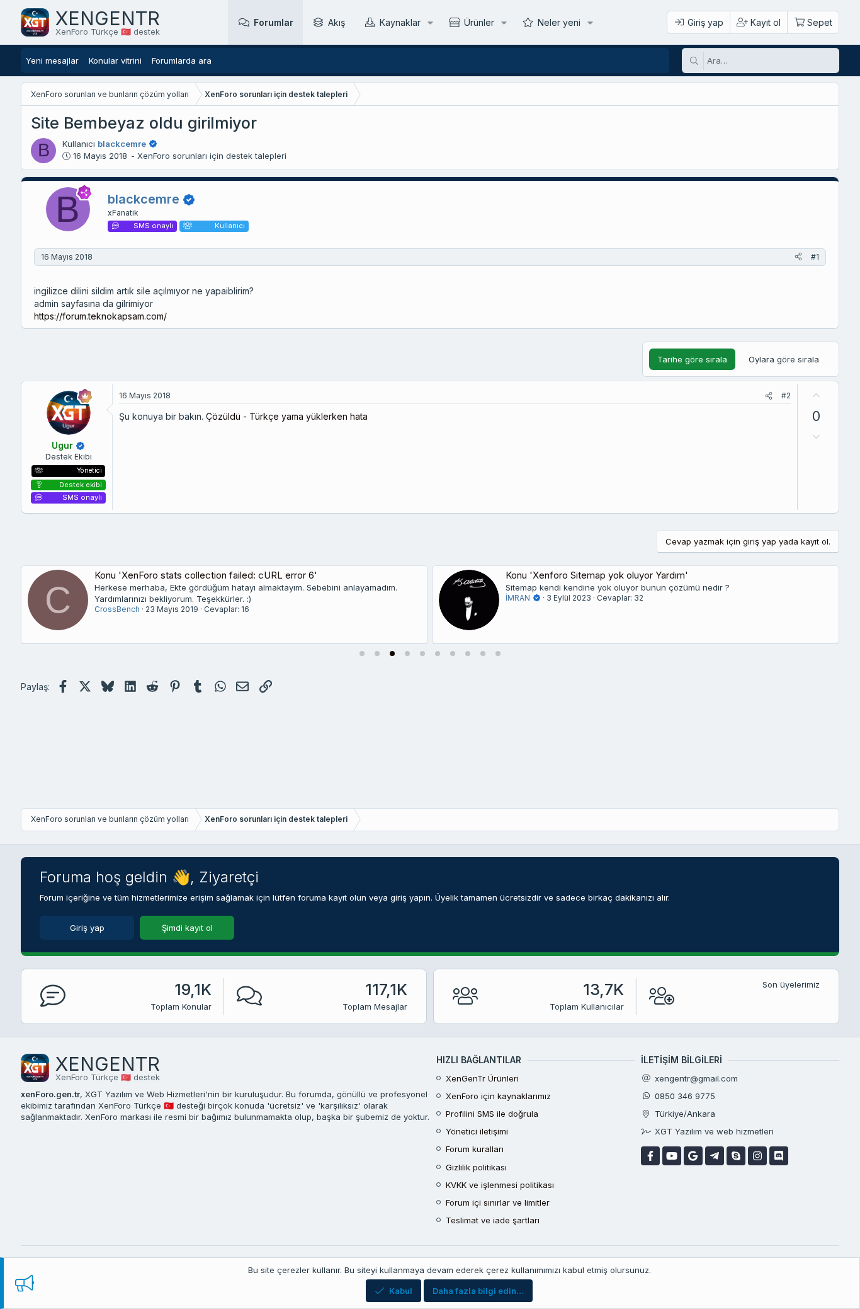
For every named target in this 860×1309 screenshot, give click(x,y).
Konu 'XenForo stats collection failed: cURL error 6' (205, 575)
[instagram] (757, 1155)
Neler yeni (559, 22)
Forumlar (273, 22)
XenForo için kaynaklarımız (498, 1096)
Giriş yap (87, 928)
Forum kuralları (475, 1149)
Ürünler (479, 22)
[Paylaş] (798, 257)
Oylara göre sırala (784, 359)
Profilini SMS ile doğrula (492, 1114)
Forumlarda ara (182, 60)
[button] (430, 22)
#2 (786, 395)
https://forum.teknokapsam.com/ (100, 316)
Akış (336, 22)
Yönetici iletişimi (477, 1131)
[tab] (362, 653)
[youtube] (671, 1155)
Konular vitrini (115, 60)
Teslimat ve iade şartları (493, 1220)
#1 (815, 257)
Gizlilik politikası (476, 1167)
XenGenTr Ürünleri (482, 1078)
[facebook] (650, 1155)
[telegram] (714, 1155)
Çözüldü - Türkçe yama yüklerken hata (287, 416)
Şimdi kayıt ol (187, 928)
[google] (693, 1155)
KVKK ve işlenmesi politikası (500, 1185)
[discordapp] (778, 1155)
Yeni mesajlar (52, 60)
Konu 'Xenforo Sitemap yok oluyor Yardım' (597, 575)
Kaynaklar (400, 22)
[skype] (736, 1155)
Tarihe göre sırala (692, 359)
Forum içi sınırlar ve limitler (498, 1202)
